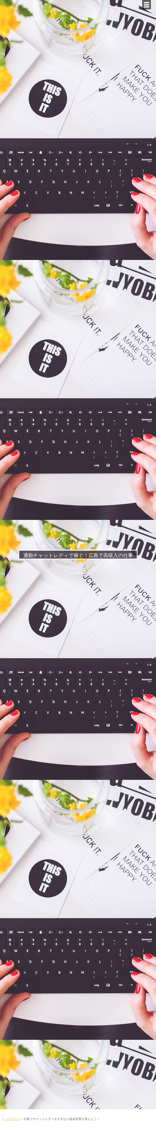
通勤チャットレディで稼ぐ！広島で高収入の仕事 (78, 555)
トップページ (11, 1119)
